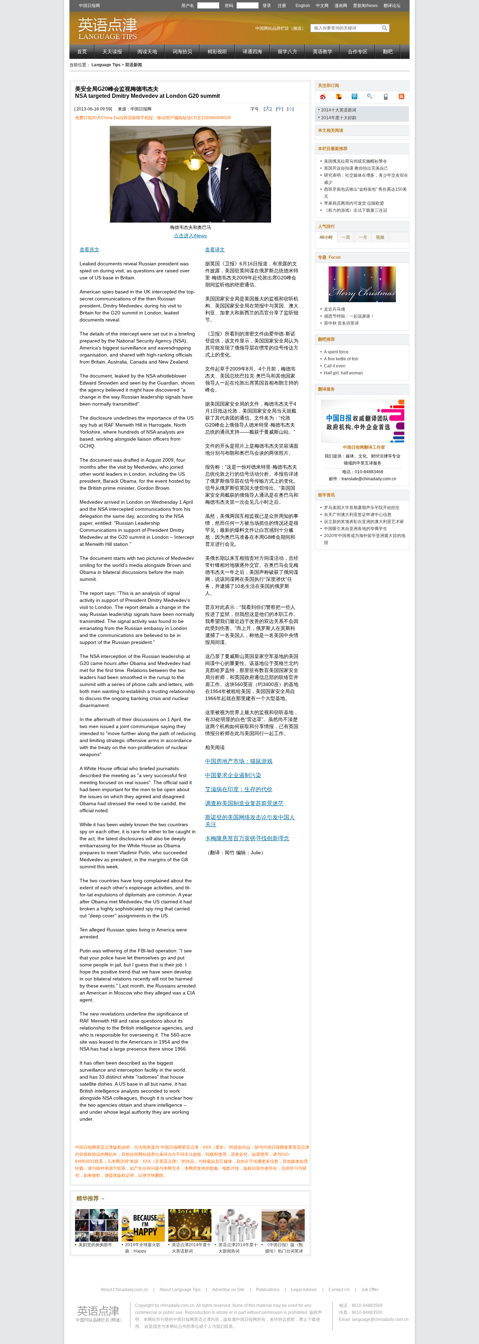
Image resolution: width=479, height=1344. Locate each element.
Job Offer (369, 1289)
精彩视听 (217, 51)
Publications (267, 1289)
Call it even (334, 366)
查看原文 (89, 249)
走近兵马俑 (334, 309)
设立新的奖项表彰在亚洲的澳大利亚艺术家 (364, 521)
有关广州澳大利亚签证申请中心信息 (357, 514)
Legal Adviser (304, 1289)
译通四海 (252, 51)
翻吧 (388, 51)
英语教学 (322, 51)
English (303, 5)
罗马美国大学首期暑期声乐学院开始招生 (362, 507)
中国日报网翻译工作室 (364, 447)
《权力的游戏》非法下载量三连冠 (355, 210)
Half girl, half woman (343, 373)
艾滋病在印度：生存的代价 (238, 789)
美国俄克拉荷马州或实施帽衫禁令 (355, 161)
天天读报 (112, 51)
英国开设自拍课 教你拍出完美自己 (356, 168)
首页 (82, 51)
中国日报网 (89, 5)
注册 (282, 5)
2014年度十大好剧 (338, 117)
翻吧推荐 (326, 339)
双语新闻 (133, 64)
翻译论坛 (392, 5)
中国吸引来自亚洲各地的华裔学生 (355, 528)
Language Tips (106, 64)
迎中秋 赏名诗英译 (341, 323)
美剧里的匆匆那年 (95, 1244)
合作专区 (357, 51)
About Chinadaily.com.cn (124, 1289)
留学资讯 (326, 495)
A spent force (336, 351)
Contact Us (339, 1289)
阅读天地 (147, 51)
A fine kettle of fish (341, 359)
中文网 (322, 5)
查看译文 (215, 249)
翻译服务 (326, 389)
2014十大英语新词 (338, 110)
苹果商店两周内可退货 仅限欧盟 (354, 203)
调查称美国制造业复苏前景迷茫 (244, 803)
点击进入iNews (190, 235)
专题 (329, 257)
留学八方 (287, 51)
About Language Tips (180, 1289)
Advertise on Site (228, 1289)
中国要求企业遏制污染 (233, 775)
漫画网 (341, 5)
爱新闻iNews (365, 5)
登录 (267, 5)
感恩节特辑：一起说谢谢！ (349, 316)
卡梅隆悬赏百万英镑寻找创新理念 (247, 838)
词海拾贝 (182, 51)
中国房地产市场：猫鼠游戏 (238, 761)
